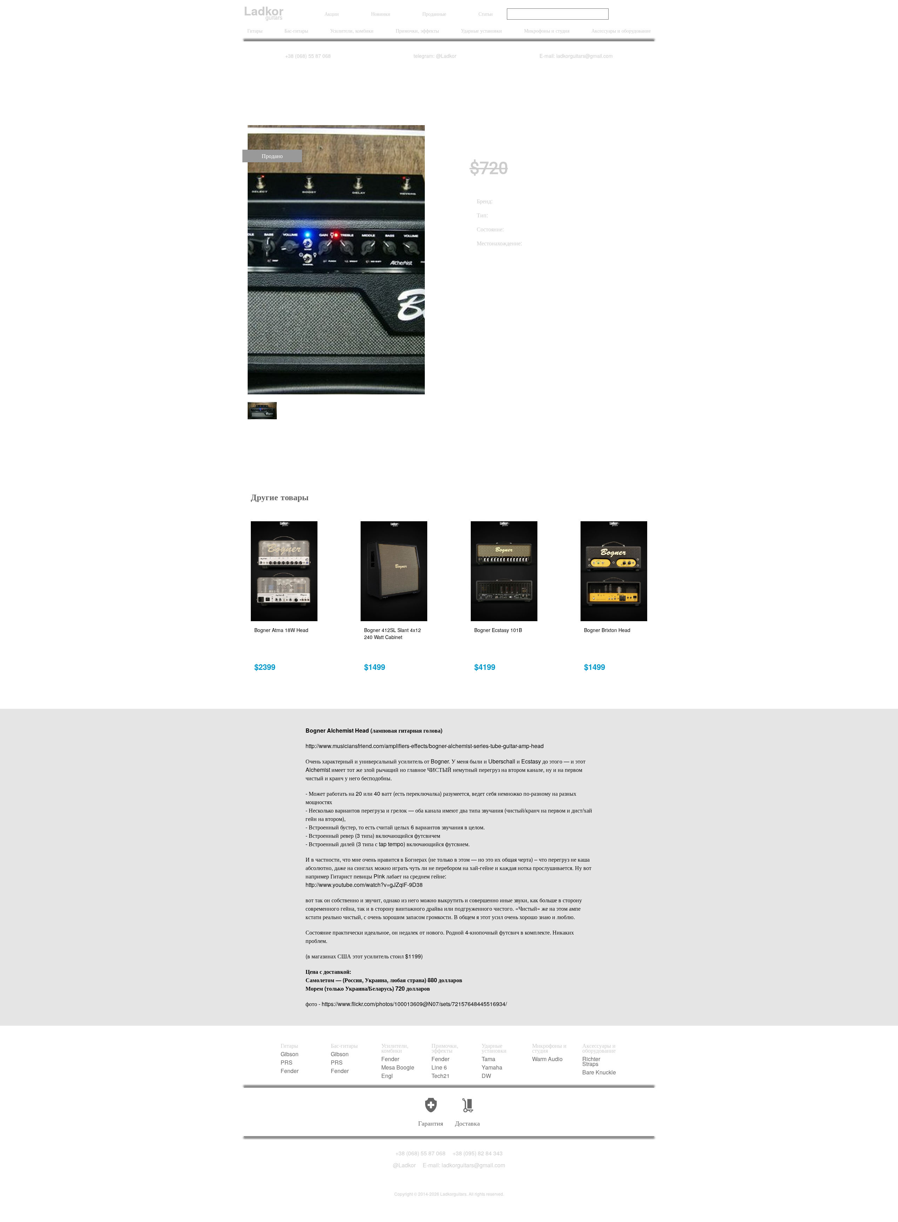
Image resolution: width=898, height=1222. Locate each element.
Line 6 (439, 1067)
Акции (331, 13)
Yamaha (492, 1067)
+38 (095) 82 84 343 (478, 1153)
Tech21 (440, 1075)
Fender (290, 1070)
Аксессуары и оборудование (621, 30)
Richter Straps (591, 1061)
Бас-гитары (296, 30)
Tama (488, 1059)
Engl (387, 1075)
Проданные (434, 13)
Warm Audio (547, 1059)
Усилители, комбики (352, 30)
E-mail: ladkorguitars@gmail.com (576, 55)
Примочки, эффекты (417, 30)
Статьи (485, 13)
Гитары (254, 30)
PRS (287, 1062)
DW (486, 1075)
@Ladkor (404, 1165)
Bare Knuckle (599, 1072)
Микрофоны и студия (546, 30)
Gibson (290, 1054)
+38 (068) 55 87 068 (308, 55)
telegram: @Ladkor (435, 55)
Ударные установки (481, 30)
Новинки (380, 13)
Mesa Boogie (397, 1067)
